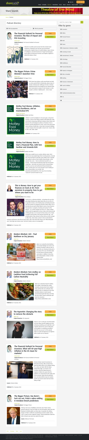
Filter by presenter (39, 28)
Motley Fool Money (20, 113)
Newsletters (55, 4)
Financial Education (66, 66)
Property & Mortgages (67, 70)
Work (63, 40)
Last (21, 431)
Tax (63, 96)
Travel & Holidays (66, 85)
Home (39, 4)
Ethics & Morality (66, 74)
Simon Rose (17, 40)
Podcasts (49, 4)
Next (17, 431)
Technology (64, 59)
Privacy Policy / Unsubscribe (51, 435)
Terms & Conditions (69, 435)
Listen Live (81, 2)
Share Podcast (50, 36)
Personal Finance (66, 36)
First (8, 431)
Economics (64, 29)
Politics (63, 33)
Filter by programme (13, 28)
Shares (63, 44)
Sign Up (71, 2)
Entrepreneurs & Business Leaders (70, 48)
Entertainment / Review (67, 55)
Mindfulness (65, 63)
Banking (64, 78)
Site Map (80, 435)
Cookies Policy (61, 435)
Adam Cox (16, 239)
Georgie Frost (18, 195)
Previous (12, 431)
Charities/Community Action (68, 93)
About (64, 4)
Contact (81, 4)
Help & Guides (75, 4)
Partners (69, 4)
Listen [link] (50, 33)
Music (60, 4)
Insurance (64, 89)
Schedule (44, 4)
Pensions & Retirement (67, 81)
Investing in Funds (66, 51)
